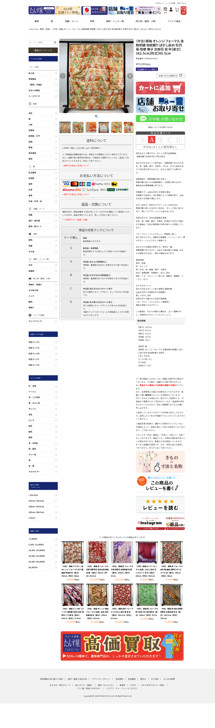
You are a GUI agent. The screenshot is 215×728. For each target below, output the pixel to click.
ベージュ (32, 391)
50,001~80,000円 (37, 561)
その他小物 (33, 290)
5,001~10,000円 (36, 544)
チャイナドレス (35, 321)
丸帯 (30, 189)
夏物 (30, 158)
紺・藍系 (32, 448)
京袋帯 (31, 178)
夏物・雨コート (35, 226)
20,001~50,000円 (37, 556)
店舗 (165, 12)
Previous (63, 76)
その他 (31, 251)
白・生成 (32, 385)
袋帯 (30, 184)
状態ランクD (34, 365)
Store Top (33, 29)
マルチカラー (34, 471)
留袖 (30, 147)
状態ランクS (34, 342)
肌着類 (31, 271)
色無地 (31, 130)
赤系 (30, 414)
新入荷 (31, 73)
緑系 (30, 431)
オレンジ (32, 408)
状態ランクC (34, 359)
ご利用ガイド (159, 3)
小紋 (30, 124)
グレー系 (32, 454)
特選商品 (32, 79)
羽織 (30, 214)
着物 (42, 29)
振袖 (48, 29)
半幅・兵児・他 (35, 201)
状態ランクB (34, 353)
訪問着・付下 (34, 136)
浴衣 (30, 113)
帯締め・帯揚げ (35, 284)
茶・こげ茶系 (34, 397)
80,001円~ (33, 567)
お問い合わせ (181, 3)
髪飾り (31, 307)
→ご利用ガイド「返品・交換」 (75, 219)
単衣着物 (32, 153)
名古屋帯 (32, 172)
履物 (30, 301)
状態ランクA (34, 347)
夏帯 (30, 195)
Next (130, 76)
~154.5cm (33, 495)
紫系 (30, 426)
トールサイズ (34, 96)
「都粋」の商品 (35, 84)
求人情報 (155, 679)
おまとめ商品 (34, 90)
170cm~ (32, 518)
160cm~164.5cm (36, 506)
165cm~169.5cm (36, 512)
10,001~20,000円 (37, 550)
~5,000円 (33, 538)
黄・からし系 (34, 403)
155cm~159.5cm (36, 500)
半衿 (30, 265)
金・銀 (31, 465)
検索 (183, 12)
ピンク (31, 420)
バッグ (31, 296)
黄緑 (30, 437)
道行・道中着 (34, 220)
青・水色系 (33, 443)
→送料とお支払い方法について (75, 165)
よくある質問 (170, 3)
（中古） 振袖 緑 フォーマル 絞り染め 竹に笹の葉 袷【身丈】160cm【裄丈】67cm (147, 611)
